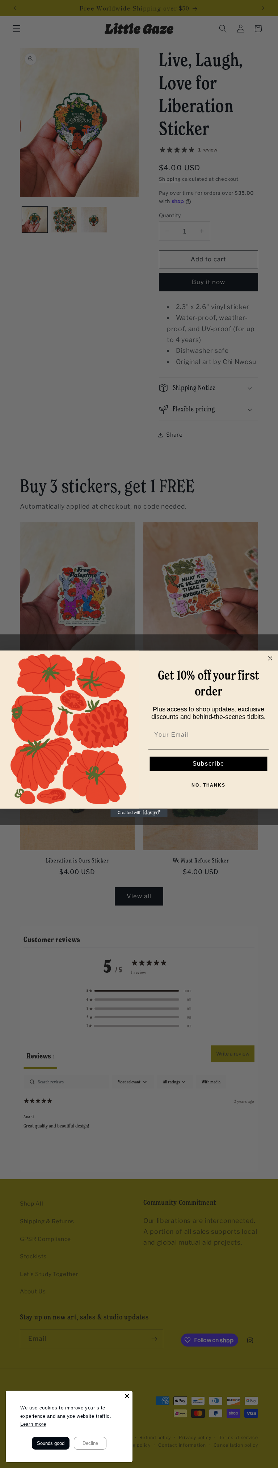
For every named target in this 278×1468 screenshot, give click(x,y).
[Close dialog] (270, 658)
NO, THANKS (208, 785)
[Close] (127, 1396)
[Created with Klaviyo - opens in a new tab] (139, 813)
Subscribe (209, 764)
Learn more (33, 1424)
